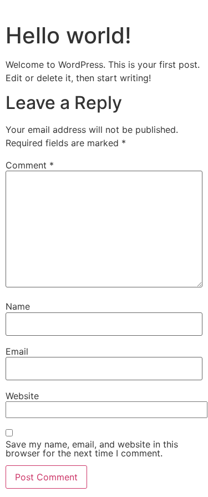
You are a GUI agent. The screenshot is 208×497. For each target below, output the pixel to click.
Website (22, 395)
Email (17, 351)
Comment (30, 165)
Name (18, 306)
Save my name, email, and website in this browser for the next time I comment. (92, 449)
